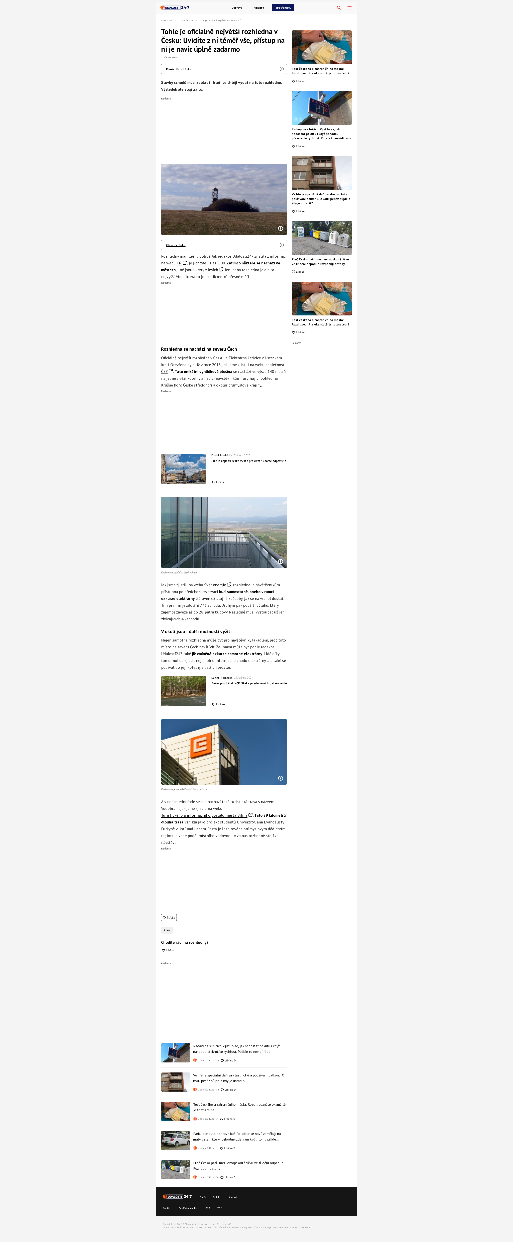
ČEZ (164, 371)
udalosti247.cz (168, 20)
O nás (203, 1197)
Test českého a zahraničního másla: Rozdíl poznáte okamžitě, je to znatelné (239, 1107)
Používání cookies (189, 1208)
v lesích (211, 269)
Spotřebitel (283, 7)
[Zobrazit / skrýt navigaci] (349, 8)
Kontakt (233, 1197)
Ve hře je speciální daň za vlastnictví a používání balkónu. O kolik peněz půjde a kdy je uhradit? (238, 1078)
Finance (259, 7)
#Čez (167, 930)
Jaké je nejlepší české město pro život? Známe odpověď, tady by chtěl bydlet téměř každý (249, 461)
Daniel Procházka (178, 69)
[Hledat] (339, 8)
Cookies (167, 1208)
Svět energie (215, 584)
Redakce (217, 1197)
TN (179, 263)
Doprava (237, 7)
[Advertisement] (224, 128)
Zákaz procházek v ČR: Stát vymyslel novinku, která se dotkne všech (249, 683)
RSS (208, 1208)
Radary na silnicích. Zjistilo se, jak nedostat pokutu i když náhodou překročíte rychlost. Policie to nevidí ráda (236, 1049)
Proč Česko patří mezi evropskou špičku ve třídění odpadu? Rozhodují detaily (238, 1166)
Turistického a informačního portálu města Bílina (204, 815)
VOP (219, 1208)
